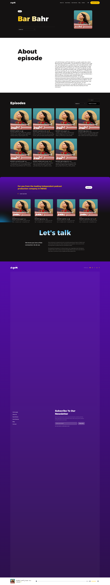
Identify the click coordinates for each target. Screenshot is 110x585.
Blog (79, 2)
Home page (15, 412)
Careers (83, 2)
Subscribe (81, 423)
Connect (14, 424)
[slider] (62, 581)
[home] (13, 3)
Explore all (89, 187)
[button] (88, 2)
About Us (62, 2)
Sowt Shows (67, 2)
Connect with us (95, 2)
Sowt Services (74, 2)
